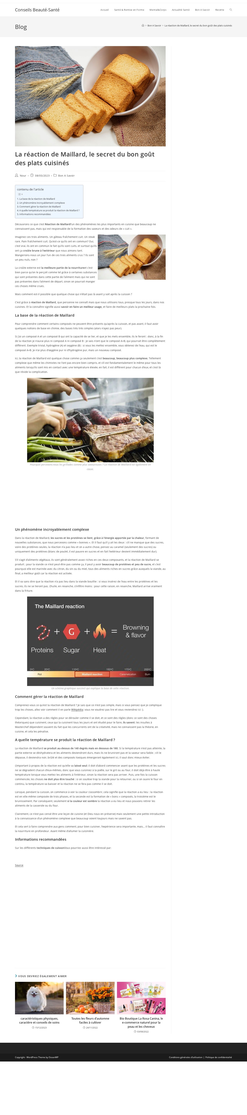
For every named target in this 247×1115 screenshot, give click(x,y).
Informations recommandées (35, 214)
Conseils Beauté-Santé (37, 10)
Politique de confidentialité (218, 1057)
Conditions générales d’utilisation (185, 1057)
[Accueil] (143, 25)
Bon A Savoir (66, 175)
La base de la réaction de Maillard (37, 198)
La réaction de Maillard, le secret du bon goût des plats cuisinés (198, 25)
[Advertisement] (90, 500)
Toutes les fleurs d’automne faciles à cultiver (90, 1020)
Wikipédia (77, 709)
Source (19, 865)
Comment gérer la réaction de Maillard (40, 206)
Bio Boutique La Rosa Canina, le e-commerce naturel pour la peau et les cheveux (141, 1023)
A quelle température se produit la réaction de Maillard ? (49, 210)
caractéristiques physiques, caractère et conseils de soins (39, 1020)
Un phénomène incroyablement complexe (42, 202)
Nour (23, 175)
